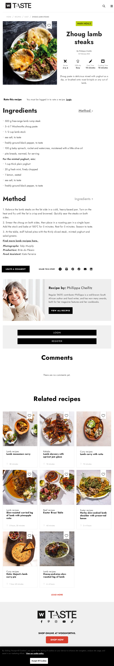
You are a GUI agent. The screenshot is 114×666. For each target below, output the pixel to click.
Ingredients (83, 199)
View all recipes (60, 310)
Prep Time (90, 65)
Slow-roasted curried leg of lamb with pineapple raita (19, 515)
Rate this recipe (13, 99)
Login (69, 99)
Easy (27, 17)
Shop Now (57, 639)
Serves (65, 65)
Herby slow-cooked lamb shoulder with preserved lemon (93, 515)
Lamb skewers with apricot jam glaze (53, 455)
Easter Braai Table (53, 512)
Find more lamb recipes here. (21, 241)
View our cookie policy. (35, 653)
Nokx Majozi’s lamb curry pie (16, 575)
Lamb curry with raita (92, 454)
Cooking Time (103, 65)
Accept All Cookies (39, 660)
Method (85, 110)
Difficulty (78, 65)
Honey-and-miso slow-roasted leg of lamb (54, 575)
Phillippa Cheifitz (85, 51)
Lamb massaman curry (18, 454)
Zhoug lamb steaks (40, 17)
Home (8, 17)
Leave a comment (16, 269)
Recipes (18, 17)
